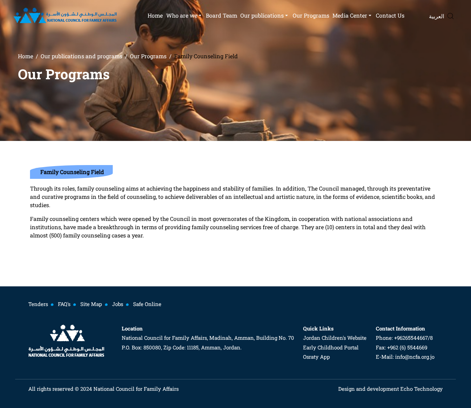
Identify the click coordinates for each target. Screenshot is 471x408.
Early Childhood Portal (331, 347)
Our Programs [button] (311, 15)
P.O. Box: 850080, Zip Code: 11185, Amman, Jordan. (182, 347)
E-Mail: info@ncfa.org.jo (405, 356)
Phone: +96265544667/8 (404, 337)
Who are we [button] (181, 15)
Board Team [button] (221, 15)
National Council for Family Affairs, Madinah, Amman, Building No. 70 (208, 337)
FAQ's (64, 303)
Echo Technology (421, 388)
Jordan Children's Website (335, 337)
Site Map (91, 303)
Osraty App (316, 356)
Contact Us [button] (390, 15)
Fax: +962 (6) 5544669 (401, 347)
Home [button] (155, 15)
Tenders (38, 303)
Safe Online (147, 303)
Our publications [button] (262, 15)
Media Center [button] (349, 15)
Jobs (117, 303)
